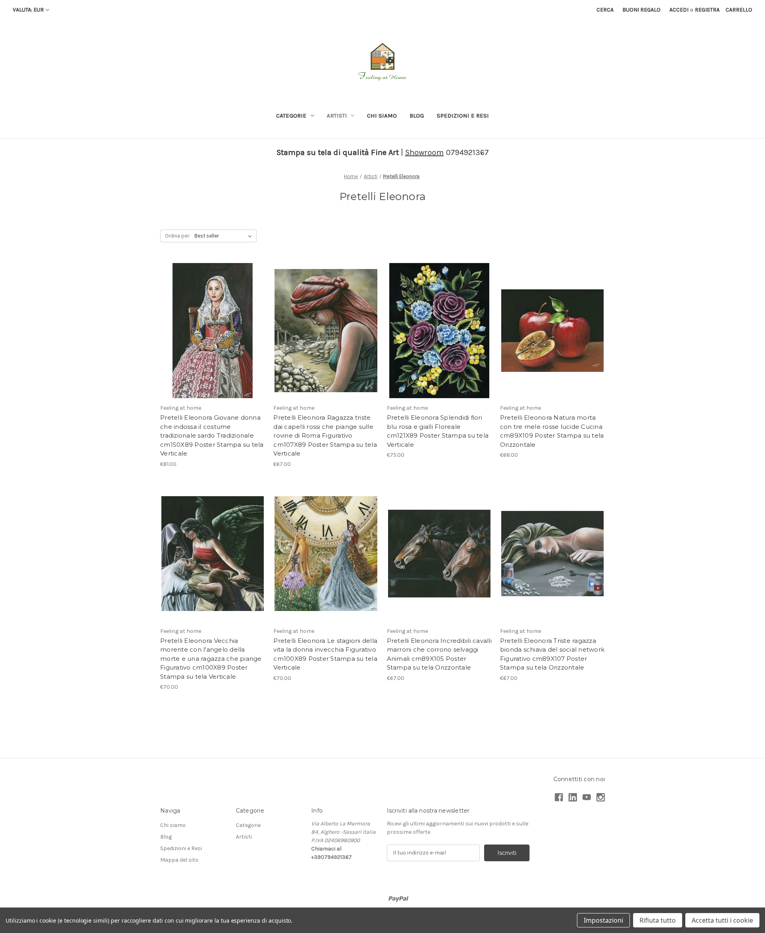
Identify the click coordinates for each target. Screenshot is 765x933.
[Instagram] (600, 797)
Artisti (337, 115)
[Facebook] (559, 797)
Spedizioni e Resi (463, 115)
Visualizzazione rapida (212, 316)
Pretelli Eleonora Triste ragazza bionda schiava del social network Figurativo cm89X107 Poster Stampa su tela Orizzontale (552, 654)
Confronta (210, 331)
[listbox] (224, 236)
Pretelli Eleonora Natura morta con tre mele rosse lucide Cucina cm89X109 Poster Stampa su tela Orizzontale (552, 431)
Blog (417, 115)
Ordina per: (177, 236)
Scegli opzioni (212, 345)
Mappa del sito (179, 859)
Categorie (291, 115)
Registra (707, 9)
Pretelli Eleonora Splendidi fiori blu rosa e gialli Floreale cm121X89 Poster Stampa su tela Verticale (438, 431)
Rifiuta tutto (657, 920)
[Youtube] (587, 797)
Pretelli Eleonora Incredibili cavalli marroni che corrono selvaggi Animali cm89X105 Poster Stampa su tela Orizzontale (439, 654)
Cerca (605, 9)
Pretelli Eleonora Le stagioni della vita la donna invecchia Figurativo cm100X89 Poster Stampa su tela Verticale (325, 654)
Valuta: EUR (28, 9)
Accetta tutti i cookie (722, 920)
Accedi (678, 9)
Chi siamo (382, 115)
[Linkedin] (573, 797)
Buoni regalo (641, 9)
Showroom (424, 152)
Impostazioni (603, 920)
